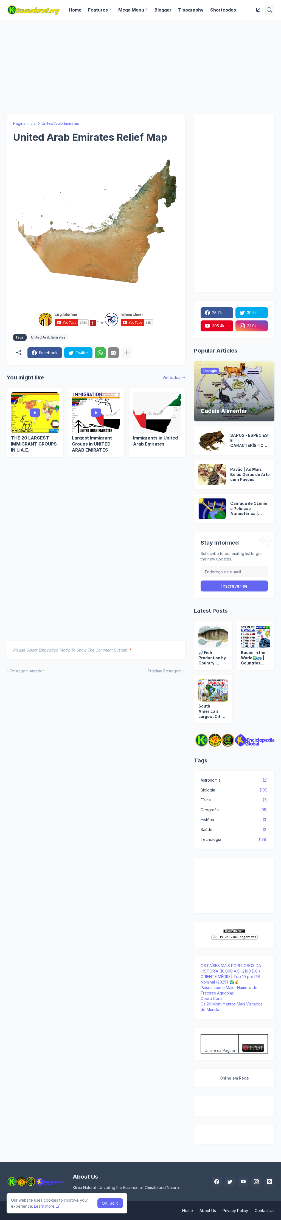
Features (98, 10)
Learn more (44, 1206)
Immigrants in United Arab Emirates (155, 441)
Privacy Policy (235, 1210)
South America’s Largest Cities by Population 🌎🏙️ (212, 711)
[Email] (113, 352)
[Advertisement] (140, 67)
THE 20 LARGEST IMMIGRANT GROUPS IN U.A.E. (34, 443)
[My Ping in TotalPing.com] (234, 931)
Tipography (191, 10)
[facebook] (217, 1182)
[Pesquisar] (269, 10)
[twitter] (230, 1182)
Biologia (234, 790)
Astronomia (234, 780)
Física (234, 800)
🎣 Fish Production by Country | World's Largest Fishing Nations (212, 658)
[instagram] (256, 1182)
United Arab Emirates (60, 123)
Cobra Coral (212, 998)
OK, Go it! (110, 1203)
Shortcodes (223, 10)
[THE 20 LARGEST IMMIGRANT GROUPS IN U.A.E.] (35, 412)
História (234, 819)
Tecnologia (234, 839)
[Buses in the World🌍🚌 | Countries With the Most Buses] (255, 637)
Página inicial (24, 123)
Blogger (163, 10)
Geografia (234, 809)
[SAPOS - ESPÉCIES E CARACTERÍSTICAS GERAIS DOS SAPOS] (212, 440)
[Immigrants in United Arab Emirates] (157, 412)
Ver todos (171, 377)
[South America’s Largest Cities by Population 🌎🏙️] (212, 690)
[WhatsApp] (100, 352)
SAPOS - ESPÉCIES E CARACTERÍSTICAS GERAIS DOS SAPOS (249, 441)
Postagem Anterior (27, 671)
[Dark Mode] (258, 10)
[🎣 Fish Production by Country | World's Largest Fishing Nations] (212, 637)
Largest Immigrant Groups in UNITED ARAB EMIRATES (92, 443)
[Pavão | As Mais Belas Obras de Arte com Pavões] (212, 474)
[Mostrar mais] (126, 352)
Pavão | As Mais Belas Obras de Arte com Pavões (250, 474)
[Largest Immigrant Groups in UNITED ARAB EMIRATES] (96, 412)
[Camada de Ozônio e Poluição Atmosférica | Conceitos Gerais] (212, 508)
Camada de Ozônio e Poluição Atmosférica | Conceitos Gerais (248, 509)
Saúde (234, 829)
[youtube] (243, 1182)
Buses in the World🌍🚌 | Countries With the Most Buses (255, 658)
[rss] (269, 1182)
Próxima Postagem (164, 671)
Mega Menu (131, 10)
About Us (207, 1210)
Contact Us (264, 1210)
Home (75, 10)
